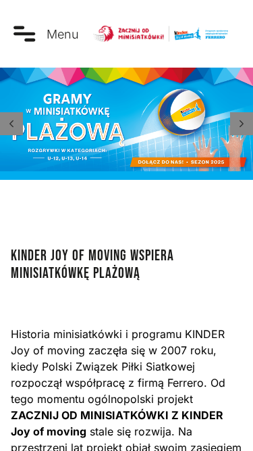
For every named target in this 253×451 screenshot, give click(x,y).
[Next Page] (241, 123)
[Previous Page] (11, 123)
